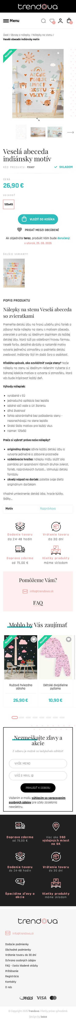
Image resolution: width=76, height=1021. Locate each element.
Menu (14, 20)
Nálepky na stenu (42, 35)
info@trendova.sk (41, 591)
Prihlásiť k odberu (38, 788)
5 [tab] (41, 717)
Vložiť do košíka (42, 219)
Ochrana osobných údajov (20, 960)
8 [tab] (62, 717)
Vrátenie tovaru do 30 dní (20, 955)
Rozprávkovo (48, 509)
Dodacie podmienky (16, 944)
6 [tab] (48, 717)
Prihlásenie (11, 971)
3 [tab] (28, 717)
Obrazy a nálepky (20, 35)
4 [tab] (35, 717)
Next (70, 132)
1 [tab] (14, 717)
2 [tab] (21, 717)
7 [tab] (55, 717)
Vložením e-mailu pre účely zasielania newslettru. (37, 802)
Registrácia (12, 976)
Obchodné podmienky (18, 950)
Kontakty (10, 982)
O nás (8, 987)
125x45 (8, 204)
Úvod (5, 35)
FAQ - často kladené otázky (21, 966)
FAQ (38, 602)
